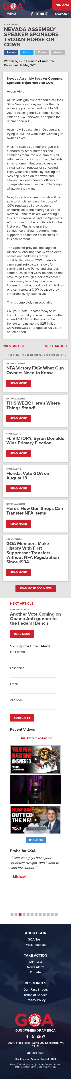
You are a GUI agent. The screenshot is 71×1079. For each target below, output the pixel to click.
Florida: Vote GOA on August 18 (27, 475)
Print (59, 52)
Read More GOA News (35, 588)
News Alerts (35, 967)
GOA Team (35, 939)
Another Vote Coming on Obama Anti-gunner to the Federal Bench (35, 618)
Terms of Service (36, 995)
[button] (12, 914)
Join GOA (61, 5)
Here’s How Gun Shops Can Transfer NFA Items (34, 510)
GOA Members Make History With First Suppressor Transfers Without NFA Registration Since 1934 (32, 552)
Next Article (56, 346)
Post (28, 52)
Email (43, 52)
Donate (35, 972)
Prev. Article (15, 346)
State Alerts (11, 24)
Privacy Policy (35, 1000)
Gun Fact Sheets (35, 990)
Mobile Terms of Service (26, 1067)
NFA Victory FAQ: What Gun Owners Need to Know (35, 370)
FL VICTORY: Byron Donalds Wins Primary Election (35, 440)
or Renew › (62, 13)
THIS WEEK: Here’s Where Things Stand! (33, 405)
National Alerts (15, 363)
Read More (18, 383)
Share (12, 52)
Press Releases (35, 945)
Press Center (14, 539)
